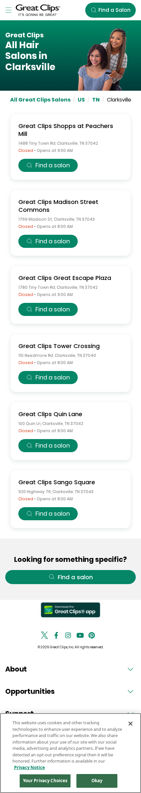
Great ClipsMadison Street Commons (58, 206)
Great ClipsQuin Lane (50, 414)
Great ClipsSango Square (56, 482)
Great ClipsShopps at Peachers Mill (65, 130)
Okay (97, 781)
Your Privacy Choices (45, 781)
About (16, 669)
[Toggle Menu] (8, 10)
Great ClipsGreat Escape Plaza (64, 278)
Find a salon (52, 165)
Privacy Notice (29, 767)
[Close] (130, 723)
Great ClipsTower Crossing (59, 346)
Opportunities (30, 691)
